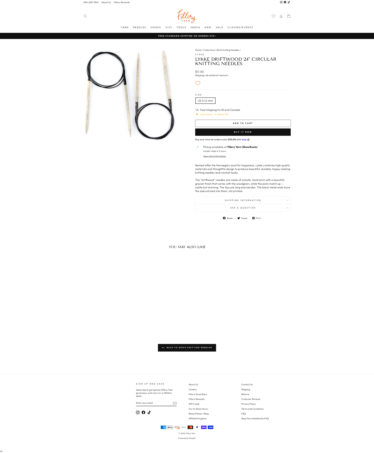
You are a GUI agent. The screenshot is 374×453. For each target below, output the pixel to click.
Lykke (200, 54)
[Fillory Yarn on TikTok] (149, 412)
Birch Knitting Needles (228, 50)
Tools (181, 27)
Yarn (125, 27)
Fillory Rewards (122, 2)
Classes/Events (240, 27)
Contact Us (247, 384)
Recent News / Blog (199, 413)
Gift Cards (194, 403)
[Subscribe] (175, 403)
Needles (139, 27)
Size (198, 94)
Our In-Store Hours (198, 408)
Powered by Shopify (187, 438)
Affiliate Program (198, 418)
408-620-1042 (90, 2)
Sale (219, 27)
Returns (245, 394)
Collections (209, 50)
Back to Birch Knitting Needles (189, 347)
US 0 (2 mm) (205, 100)
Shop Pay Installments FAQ (255, 418)
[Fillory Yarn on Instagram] (138, 412)
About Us (106, 2)
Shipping (199, 75)
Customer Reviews (250, 399)
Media (195, 27)
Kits (169, 27)
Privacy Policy (248, 403)
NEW (208, 27)
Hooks (156, 27)
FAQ (243, 413)
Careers (193, 389)
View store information (214, 156)
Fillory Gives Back (198, 394)
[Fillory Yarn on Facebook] (143, 412)
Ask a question (243, 207)
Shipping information (243, 200)
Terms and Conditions (252, 408)
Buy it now (243, 132)
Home (198, 50)
